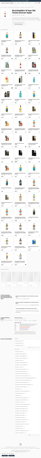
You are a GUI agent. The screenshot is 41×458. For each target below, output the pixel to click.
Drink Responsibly (37, 448)
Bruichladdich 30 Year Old (18, 343)
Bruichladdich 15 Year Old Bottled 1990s (20, 362)
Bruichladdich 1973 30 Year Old (19, 393)
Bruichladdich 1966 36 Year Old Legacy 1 (20, 371)
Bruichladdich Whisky (17, 7)
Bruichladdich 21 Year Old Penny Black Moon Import (22, 404)
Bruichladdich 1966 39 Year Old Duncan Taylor (21, 373)
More (29, 3)
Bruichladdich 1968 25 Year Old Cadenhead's (21, 382)
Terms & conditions (21, 448)
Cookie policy (12, 453)
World (26, 3)
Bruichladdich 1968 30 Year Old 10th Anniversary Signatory (23, 384)
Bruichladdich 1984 (17, 395)
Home (1, 7)
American (22, 3)
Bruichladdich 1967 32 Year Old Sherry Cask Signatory (22, 380)
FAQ (9, 448)
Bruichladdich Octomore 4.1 (19, 428)
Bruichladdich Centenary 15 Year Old (20, 421)
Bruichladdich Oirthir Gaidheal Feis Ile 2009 (21, 430)
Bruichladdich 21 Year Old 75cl (19, 402)
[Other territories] (39, 3)
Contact (7, 448)
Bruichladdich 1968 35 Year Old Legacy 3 (20, 386)
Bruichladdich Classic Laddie (19, 345)
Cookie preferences (31, 448)
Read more (38, 20)
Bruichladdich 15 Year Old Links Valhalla (20, 364)
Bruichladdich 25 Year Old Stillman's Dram (21, 406)
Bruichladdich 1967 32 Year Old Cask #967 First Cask (22, 375)
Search (2, 448)
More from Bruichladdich (19, 24)
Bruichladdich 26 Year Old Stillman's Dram (21, 408)
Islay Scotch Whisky (10, 7)
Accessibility (26, 448)
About (5, 448)
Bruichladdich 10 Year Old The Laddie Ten (21, 358)
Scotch (12, 3)
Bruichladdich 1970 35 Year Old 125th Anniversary (22, 391)
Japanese (18, 3)
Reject (5, 455)
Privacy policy (16, 448)
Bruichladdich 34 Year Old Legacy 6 (20, 417)
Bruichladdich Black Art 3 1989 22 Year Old (21, 419)
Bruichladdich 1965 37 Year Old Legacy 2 (20, 369)
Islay (24, 298)
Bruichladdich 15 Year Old (18, 360)
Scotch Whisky (5, 7)
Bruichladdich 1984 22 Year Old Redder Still (21, 397)
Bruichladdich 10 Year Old (18, 351)
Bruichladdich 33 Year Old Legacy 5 (20, 415)
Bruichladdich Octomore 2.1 (19, 426)
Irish (15, 3)
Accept (11, 455)
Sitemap (12, 448)
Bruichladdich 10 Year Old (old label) (20, 353)
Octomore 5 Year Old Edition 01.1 (19, 432)
